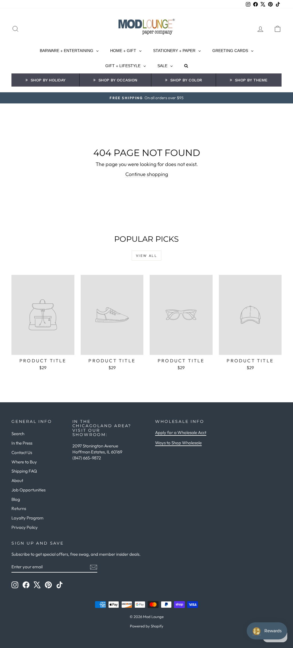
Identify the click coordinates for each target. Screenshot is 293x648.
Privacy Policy (24, 527)
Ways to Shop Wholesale (178, 442)
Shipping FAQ (24, 471)
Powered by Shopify (146, 626)
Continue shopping (146, 174)
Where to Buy (24, 462)
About (17, 480)
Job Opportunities (28, 490)
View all (146, 255)
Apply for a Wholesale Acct (180, 432)
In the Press (21, 443)
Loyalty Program (27, 518)
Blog (15, 499)
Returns (18, 508)
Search (17, 433)
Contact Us (21, 452)
